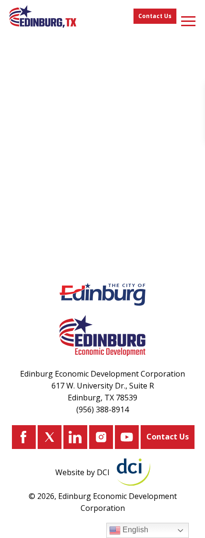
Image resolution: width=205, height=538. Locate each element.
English (134, 530)
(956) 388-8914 (102, 409)
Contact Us (155, 16)
